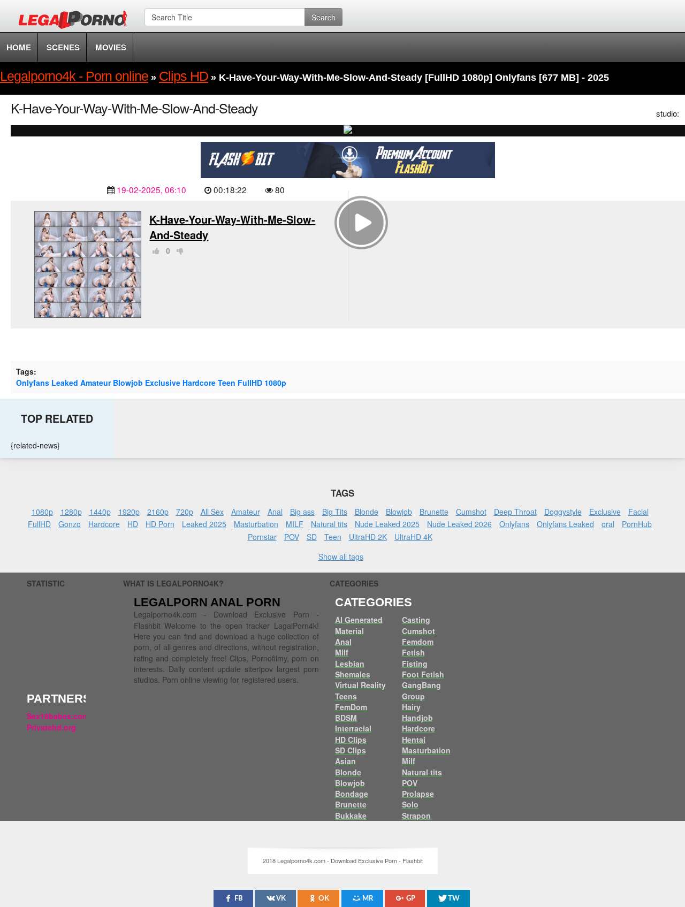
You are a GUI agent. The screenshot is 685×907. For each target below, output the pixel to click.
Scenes (63, 47)
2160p (158, 511)
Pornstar (262, 536)
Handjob (417, 717)
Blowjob (128, 382)
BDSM (346, 717)
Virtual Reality (360, 685)
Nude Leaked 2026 (459, 524)
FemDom (351, 707)
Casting (416, 619)
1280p (71, 511)
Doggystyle (563, 511)
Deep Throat (515, 511)
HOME (18, 47)
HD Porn (160, 524)
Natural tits (329, 524)
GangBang (421, 685)
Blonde (366, 511)
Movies (110, 47)
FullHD (250, 382)
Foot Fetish (423, 674)
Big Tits (334, 511)
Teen (226, 382)
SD (312, 536)
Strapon (416, 815)
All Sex (212, 511)
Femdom (417, 641)
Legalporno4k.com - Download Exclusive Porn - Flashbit (76, 21)
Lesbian (349, 663)
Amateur (95, 382)
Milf (341, 652)
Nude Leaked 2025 (387, 524)
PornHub (637, 524)
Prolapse (418, 793)
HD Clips (351, 739)
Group (413, 696)
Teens (346, 696)
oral (608, 524)
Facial (638, 511)
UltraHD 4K (413, 536)
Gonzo (69, 524)
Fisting (415, 663)
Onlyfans (514, 524)
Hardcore (199, 382)
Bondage (351, 793)
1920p (129, 511)
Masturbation (256, 524)
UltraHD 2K (368, 536)
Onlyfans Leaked (47, 382)
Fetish (413, 652)
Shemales (352, 674)
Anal (275, 511)
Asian (345, 761)
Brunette (434, 511)
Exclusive (162, 382)
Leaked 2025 (204, 524)
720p (184, 511)
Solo (410, 804)
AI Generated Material (359, 625)
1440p (100, 511)
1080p (275, 382)
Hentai (413, 739)
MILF (294, 524)
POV (291, 536)
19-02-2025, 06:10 (151, 189)
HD (132, 524)
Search (323, 17)
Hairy (411, 707)
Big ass (302, 511)
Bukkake (351, 815)
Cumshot (471, 511)
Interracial (353, 728)
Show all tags (340, 556)
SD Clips (350, 750)
